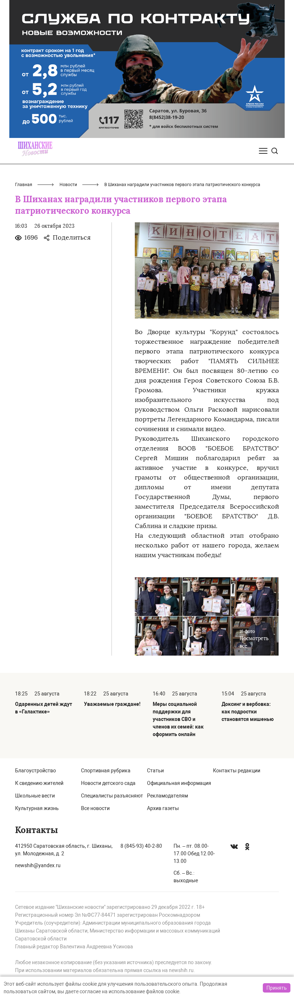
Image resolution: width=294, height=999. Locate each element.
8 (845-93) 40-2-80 (141, 846)
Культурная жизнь (37, 808)
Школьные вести (35, 796)
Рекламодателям (167, 796)
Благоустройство (35, 770)
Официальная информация (179, 783)
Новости (68, 184)
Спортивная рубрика (106, 770)
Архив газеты (163, 808)
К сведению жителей (39, 783)
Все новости (95, 808)
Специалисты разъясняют (112, 796)
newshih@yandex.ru (38, 865)
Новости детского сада (108, 783)
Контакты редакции (236, 770)
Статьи (155, 770)
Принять (276, 988)
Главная (23, 184)
